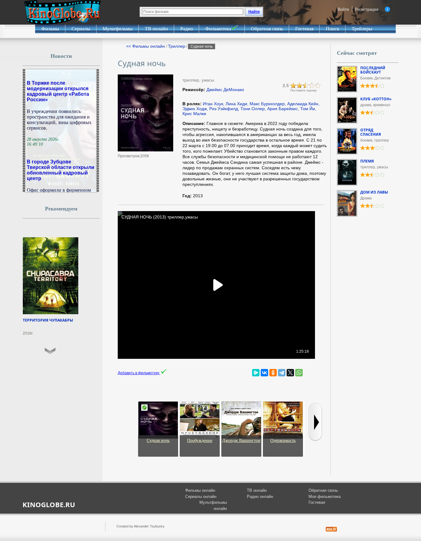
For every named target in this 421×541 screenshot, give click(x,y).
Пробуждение (199, 440)
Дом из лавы (374, 192)
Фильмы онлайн (200, 490)
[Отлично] (318, 85)
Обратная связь (267, 28)
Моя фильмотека (325, 496)
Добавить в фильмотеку (139, 373)
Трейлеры (362, 28)
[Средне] (306, 85)
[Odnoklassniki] (273, 372)
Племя (367, 161)
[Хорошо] (312, 85)
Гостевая (304, 28)
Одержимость (283, 440)
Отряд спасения (370, 132)
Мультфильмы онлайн (213, 505)
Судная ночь (158, 440)
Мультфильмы (118, 28)
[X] (290, 372)
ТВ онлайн (156, 28)
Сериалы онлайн (200, 496)
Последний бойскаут (372, 70)
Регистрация (366, 9)
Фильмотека (218, 28)
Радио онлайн (260, 496)
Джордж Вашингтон (241, 440)
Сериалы (81, 28)
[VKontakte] (264, 372)
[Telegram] (281, 372)
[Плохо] (293, 85)
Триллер (176, 46)
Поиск (332, 28)
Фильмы (50, 28)
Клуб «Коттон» (375, 99)
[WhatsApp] (299, 372)
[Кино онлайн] (62, 12)
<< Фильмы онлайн (146, 46)
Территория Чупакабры (48, 320)
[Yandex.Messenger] (256, 372)
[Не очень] (299, 85)
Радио (186, 28)
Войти (343, 9)
